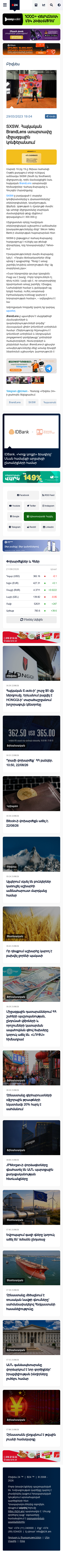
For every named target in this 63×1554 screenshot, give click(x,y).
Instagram (49, 506)
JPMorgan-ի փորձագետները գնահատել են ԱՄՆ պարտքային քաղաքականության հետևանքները (29, 1172)
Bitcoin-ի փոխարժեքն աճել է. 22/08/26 (27, 823)
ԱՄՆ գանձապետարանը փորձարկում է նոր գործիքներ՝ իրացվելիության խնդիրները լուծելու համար (28, 1371)
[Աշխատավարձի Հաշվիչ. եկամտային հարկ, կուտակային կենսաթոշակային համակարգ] (36, 5)
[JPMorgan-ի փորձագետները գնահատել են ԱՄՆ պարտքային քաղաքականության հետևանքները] (31, 1137)
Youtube (16, 506)
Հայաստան (49, 402)
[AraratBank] (31, 157)
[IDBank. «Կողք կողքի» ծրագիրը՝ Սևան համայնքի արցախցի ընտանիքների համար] (31, 431)
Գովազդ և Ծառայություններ (24, 1537)
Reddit (32, 527)
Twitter (32, 506)
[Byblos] (31, 34)
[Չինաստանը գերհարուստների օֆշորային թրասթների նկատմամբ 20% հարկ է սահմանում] (31, 1067)
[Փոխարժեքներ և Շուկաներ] (44, 5)
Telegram (15, 527)
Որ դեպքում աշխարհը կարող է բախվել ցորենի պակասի (29, 953)
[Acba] (31, 477)
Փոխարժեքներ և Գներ (23, 561)
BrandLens (15, 402)
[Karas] (31, 637)
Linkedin (49, 527)
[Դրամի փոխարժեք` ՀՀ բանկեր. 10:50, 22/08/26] (31, 733)
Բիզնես (13, 64)
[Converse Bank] (31, 546)
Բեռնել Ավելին (33, 619)
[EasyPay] (31, 19)
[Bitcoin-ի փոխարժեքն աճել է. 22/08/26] (31, 793)
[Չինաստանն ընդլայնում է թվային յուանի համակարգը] (31, 1407)
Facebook (24, 495)
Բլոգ (22, 1541)
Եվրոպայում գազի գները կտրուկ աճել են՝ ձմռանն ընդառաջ (30, 1237)
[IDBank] (31, 49)
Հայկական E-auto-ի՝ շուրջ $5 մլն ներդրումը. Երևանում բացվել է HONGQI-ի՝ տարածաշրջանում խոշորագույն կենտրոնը (30, 697)
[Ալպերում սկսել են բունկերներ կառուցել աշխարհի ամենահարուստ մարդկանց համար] (31, 854)
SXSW (32, 402)
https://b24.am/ (16, 1511)
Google (15, 516)
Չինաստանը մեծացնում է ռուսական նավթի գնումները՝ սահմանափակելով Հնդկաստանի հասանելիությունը (30, 1302)
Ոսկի (9, 604)
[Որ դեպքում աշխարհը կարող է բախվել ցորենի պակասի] (31, 924)
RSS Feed (49, 495)
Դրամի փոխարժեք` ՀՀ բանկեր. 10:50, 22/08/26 (29, 763)
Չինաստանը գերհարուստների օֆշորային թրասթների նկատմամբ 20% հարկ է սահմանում (29, 1102)
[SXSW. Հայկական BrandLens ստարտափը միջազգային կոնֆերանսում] (12, 380)
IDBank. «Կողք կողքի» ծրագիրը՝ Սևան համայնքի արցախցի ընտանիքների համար (28, 459)
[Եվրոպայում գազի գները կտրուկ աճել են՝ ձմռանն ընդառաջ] (31, 1207)
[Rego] (31, 365)
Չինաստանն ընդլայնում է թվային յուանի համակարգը (31, 1437)
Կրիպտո (12, 806)
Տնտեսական (15, 936)
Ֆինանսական (16, 745)
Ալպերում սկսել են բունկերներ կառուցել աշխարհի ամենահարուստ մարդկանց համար (28, 888)
